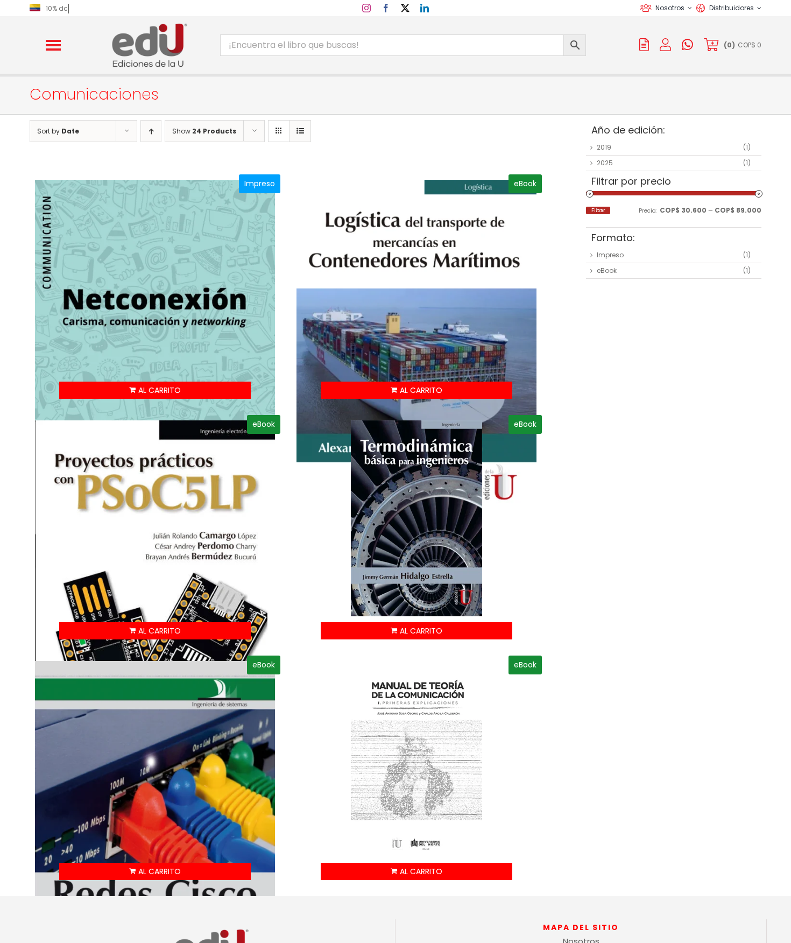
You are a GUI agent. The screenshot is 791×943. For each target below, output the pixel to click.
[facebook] (386, 8)
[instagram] (366, 8)
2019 (604, 147)
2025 (605, 162)
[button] (53, 45)
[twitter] (405, 8)
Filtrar (598, 210)
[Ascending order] (150, 131)
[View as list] (299, 131)
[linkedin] (424, 8)
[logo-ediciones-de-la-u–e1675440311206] (148, 25)
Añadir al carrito (155, 390)
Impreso (610, 254)
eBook (607, 270)
